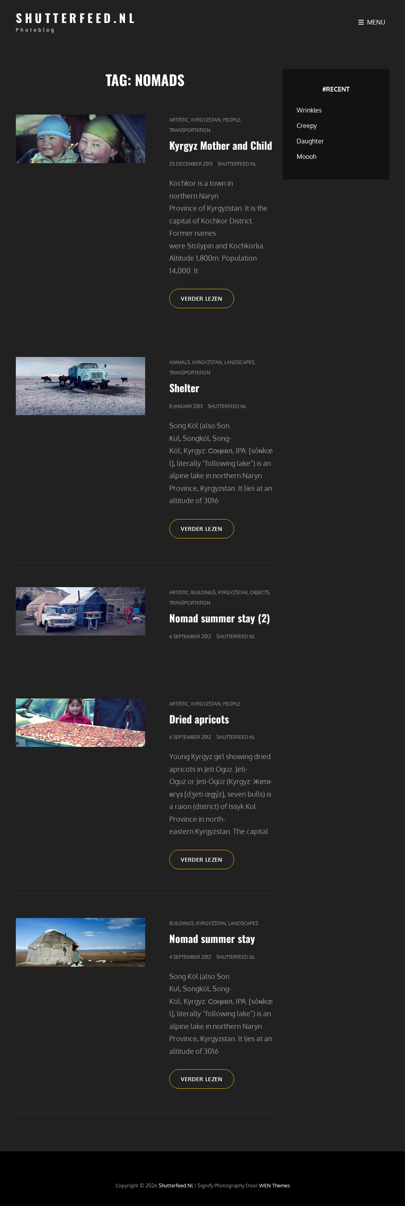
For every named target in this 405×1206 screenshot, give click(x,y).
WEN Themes (274, 1185)
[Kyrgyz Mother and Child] (80, 138)
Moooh (306, 156)
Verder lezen (207, 301)
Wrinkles (309, 110)
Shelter (184, 387)
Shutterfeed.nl (76, 18)
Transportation (189, 130)
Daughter (310, 141)
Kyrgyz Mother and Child (220, 145)
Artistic (179, 120)
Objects (259, 592)
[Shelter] (80, 386)
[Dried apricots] (80, 722)
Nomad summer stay (212, 938)
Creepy (307, 126)
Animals (179, 362)
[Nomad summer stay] (80, 942)
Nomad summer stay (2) (219, 618)
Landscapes (239, 362)
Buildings (203, 592)
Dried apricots (199, 719)
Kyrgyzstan (206, 120)
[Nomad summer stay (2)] (80, 611)
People (231, 120)
